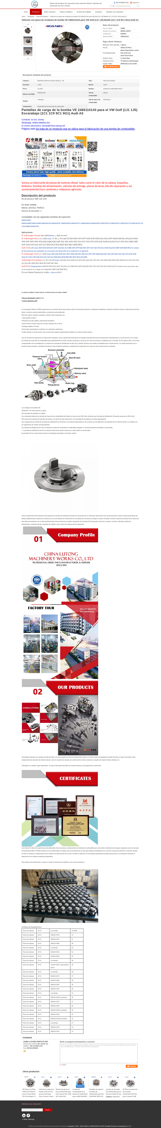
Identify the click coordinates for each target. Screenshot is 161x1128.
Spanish (135, 2)
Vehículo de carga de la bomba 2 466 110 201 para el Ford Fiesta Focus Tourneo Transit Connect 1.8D (46, 1094)
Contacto (98, 12)
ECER (129, 1126)
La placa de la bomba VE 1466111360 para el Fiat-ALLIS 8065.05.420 (113, 1092)
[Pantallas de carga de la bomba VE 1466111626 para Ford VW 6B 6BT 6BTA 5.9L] (97, 1082)
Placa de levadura (42, 16)
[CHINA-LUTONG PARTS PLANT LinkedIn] (24, 1116)
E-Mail (24, 1119)
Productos (36, 12)
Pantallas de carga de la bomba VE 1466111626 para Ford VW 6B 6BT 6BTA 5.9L (96, 1093)
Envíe (47, 1110)
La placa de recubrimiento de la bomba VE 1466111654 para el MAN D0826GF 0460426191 (80, 1094)
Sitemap (31, 1119)
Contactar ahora (112, 66)
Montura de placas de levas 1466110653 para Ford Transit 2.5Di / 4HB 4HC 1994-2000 (63, 1093)
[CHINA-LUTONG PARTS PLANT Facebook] (28, 1116)
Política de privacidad (35, 1126)
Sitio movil (26, 1122)
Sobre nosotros (49, 12)
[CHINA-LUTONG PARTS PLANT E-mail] (24, 1051)
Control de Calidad (84, 12)
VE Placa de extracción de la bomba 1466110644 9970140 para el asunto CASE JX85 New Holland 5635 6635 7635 (130, 1095)
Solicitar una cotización (114, 12)
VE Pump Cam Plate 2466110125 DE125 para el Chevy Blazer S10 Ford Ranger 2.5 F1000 (29, 1094)
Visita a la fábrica (66, 12)
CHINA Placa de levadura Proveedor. (55, 1126)
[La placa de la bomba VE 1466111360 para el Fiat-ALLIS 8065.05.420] (113, 1082)
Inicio (26, 12)
